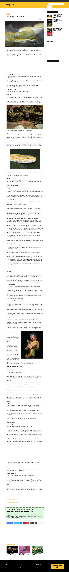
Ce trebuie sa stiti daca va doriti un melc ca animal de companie (57, 29)
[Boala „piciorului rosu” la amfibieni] (37, 549)
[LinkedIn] (21, 523)
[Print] (36, 523)
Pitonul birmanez (11, 499)
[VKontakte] (31, 523)
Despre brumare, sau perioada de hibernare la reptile (11, 554)
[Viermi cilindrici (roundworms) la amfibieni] (24, 549)
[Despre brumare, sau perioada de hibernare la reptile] (12, 549)
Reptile (49, 6)
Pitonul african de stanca (12, 497)
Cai (23, 6)
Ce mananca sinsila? (57, 32)
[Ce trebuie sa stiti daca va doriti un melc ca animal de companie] (49, 30)
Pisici (44, 6)
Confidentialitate (38, 564)
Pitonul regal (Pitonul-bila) (13, 501)
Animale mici (28, 6)
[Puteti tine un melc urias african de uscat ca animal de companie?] (49, 25)
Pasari (39, 6)
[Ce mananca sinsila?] (49, 34)
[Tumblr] (24, 523)
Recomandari (56, 6)
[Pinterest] (26, 523)
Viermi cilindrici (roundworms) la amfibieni (24, 554)
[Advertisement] (24, 65)
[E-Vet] (10, 6)
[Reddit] (28, 523)
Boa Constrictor (26, 304)
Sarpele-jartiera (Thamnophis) (13, 502)
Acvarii (19, 6)
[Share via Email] (33, 523)
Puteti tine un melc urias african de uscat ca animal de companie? (57, 24)
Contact (36, 567)
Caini (35, 6)
